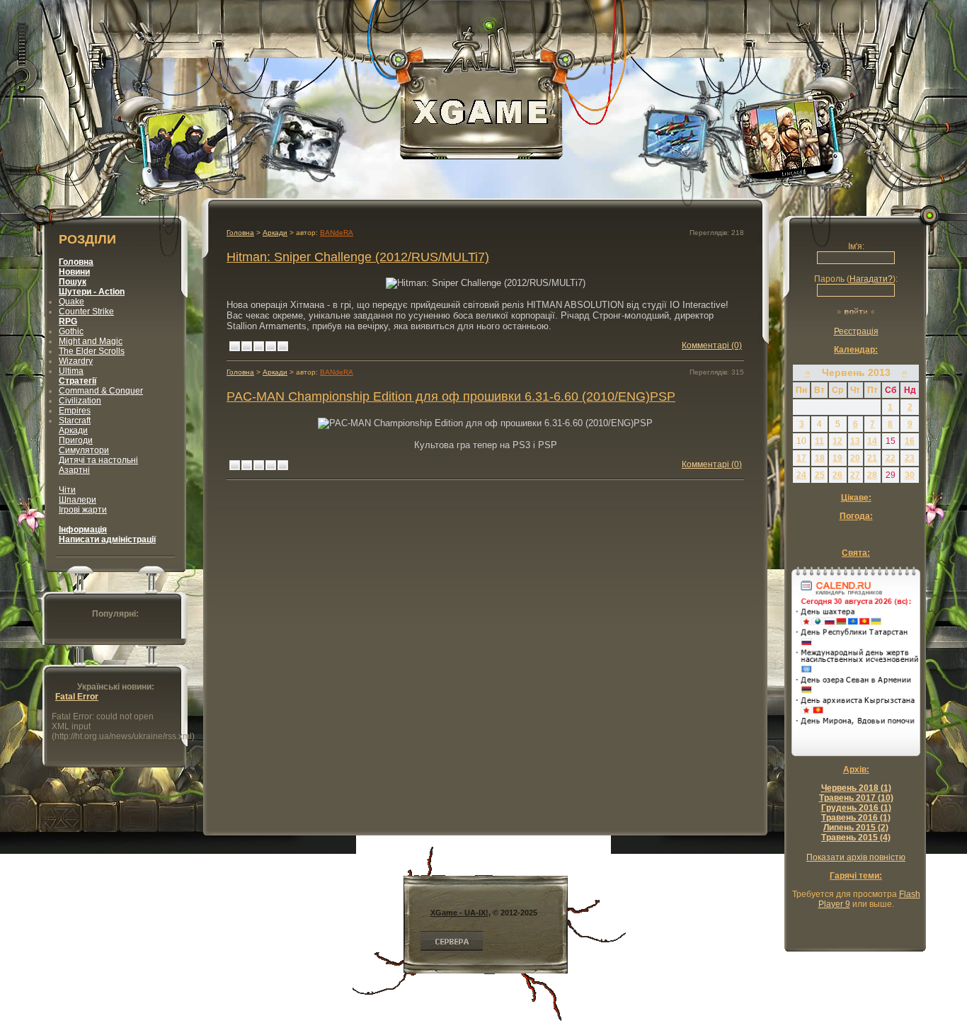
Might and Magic (90, 341)
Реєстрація (856, 331)
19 (837, 458)
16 (910, 441)
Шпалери (77, 500)
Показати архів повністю (855, 857)
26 (837, 475)
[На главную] (481, 152)
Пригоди (76, 440)
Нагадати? (871, 279)
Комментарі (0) (712, 345)
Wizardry (76, 361)
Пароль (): (856, 279)
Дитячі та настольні (98, 460)
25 (820, 475)
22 (891, 458)
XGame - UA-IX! (459, 912)
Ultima (71, 371)
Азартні (74, 470)
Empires (75, 411)
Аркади (73, 430)
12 (837, 441)
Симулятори (84, 450)
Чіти (67, 490)
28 (872, 475)
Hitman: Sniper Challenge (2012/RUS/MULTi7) (358, 256)
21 (872, 458)
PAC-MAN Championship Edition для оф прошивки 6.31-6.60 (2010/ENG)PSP (451, 396)
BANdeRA (336, 232)
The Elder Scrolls (92, 351)
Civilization (80, 401)
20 (855, 458)
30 (910, 475)
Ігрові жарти (83, 510)
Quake (71, 302)
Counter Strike (86, 311)
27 (855, 475)
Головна (240, 372)
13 (855, 441)
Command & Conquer (101, 391)
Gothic (71, 331)
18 (820, 458)
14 (872, 441)
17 (801, 458)
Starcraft (75, 421)
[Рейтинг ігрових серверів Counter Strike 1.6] (451, 950)
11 (819, 441)
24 (801, 475)
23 (910, 458)
